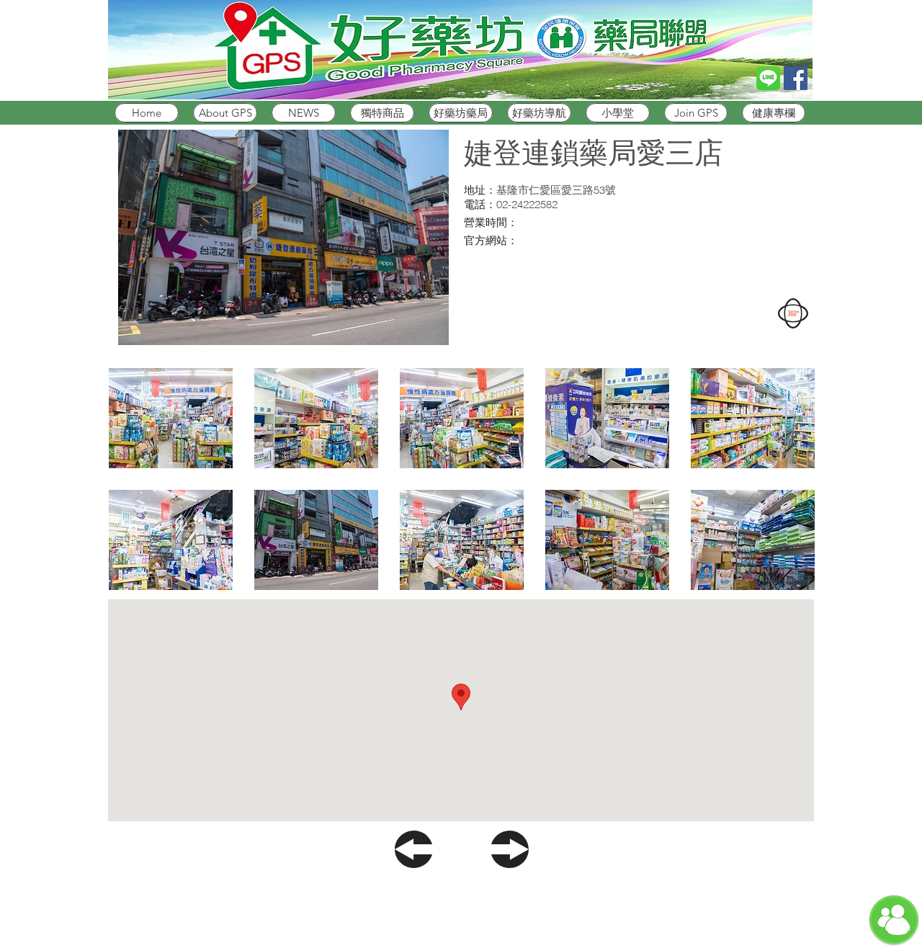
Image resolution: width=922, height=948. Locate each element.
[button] (171, 418)
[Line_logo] (768, 78)
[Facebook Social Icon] (795, 78)
